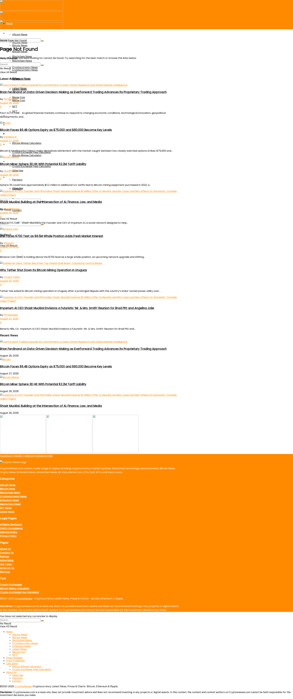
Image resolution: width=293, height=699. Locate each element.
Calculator (12, 134)
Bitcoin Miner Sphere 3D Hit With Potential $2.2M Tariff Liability (43, 164)
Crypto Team (12, 277)
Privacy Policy (8, 536)
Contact (17, 188)
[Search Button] (42, 40)
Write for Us (7, 568)
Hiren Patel (10, 171)
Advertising (6, 560)
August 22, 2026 (9, 319)
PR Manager (11, 99)
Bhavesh (9, 243)
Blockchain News (22, 60)
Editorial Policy (8, 532)
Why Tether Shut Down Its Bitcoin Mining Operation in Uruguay (43, 270)
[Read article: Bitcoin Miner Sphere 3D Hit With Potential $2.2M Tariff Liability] (90, 157)
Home (3, 40)
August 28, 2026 (9, 103)
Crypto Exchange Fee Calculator (19, 592)
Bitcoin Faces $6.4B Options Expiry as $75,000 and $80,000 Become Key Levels (56, 130)
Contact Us (7, 553)
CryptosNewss (23, 598)
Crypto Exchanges (11, 584)
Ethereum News (21, 79)
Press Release (14, 657)
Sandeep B (10, 137)
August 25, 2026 (9, 247)
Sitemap (5, 572)
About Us (11, 177)
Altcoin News (7, 485)
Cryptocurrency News (25, 69)
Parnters (17, 179)
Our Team (6, 564)
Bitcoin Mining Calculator (27, 143)
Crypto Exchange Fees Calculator (31, 166)
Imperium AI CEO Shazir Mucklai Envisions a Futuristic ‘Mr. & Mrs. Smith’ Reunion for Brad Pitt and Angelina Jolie (77, 308)
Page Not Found (17, 40)
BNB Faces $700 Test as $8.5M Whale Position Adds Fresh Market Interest (51, 236)
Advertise (17, 170)
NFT (14, 106)
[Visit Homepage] (31, 10)
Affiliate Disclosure (11, 524)
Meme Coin (18, 97)
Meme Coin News (10, 504)
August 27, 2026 (9, 140)
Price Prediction (15, 125)
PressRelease (12, 209)
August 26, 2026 (9, 175)
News (9, 631)
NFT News (6, 508)
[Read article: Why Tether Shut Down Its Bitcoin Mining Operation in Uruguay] (90, 263)
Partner (4, 556)
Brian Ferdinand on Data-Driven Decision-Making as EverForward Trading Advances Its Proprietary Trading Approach (83, 92)
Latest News (19, 88)
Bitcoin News (7, 489)
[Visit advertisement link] (23, 452)
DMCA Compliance (11, 528)
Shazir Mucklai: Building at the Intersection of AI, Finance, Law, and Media (51, 202)
